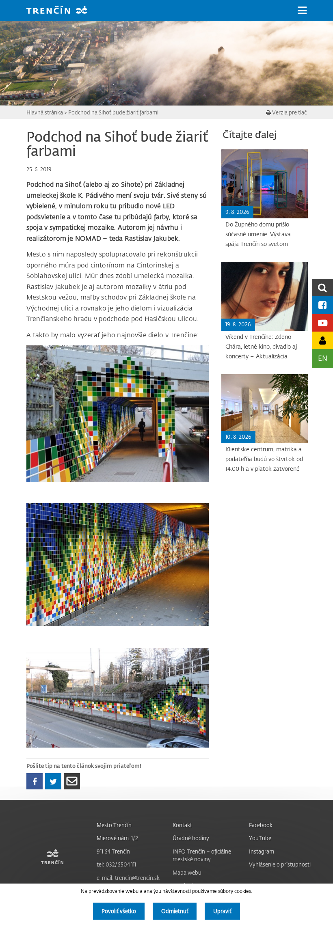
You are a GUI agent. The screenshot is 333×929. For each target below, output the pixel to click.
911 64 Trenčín (113, 851)
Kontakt (182, 824)
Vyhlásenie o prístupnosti (280, 864)
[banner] (62, 11)
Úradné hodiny (191, 837)
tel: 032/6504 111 (116, 864)
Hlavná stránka (44, 112)
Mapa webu (187, 872)
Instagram (261, 851)
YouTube (260, 837)
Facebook (260, 824)
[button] (302, 10)
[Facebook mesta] (322, 305)
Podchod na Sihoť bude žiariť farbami (113, 112)
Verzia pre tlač (289, 112)
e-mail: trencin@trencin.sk (128, 877)
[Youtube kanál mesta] (322, 323)
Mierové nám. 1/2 (117, 837)
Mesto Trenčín (114, 824)
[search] (322, 287)
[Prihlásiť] (322, 340)
